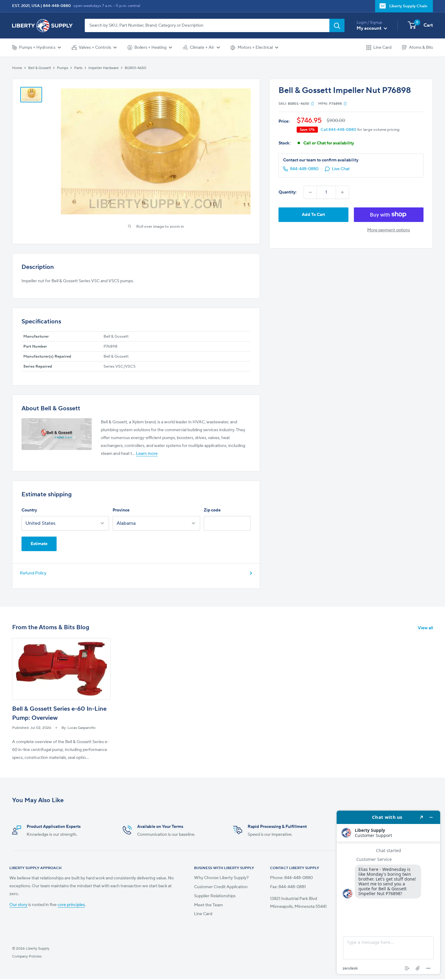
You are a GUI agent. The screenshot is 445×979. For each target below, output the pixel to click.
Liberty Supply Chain (408, 6)
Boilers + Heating (150, 47)
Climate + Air (202, 47)
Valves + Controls (95, 47)
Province (121, 510)
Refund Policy (33, 573)
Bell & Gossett (39, 67)
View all (426, 628)
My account (369, 28)
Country (29, 510)
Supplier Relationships (215, 896)
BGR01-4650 (135, 67)
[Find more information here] (388, 892)
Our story (18, 905)
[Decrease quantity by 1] (310, 192)
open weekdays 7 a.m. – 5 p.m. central (106, 5)
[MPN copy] (345, 103)
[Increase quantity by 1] (342, 192)
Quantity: (288, 192)
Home (17, 67)
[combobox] (207, 25)
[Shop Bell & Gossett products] (56, 434)
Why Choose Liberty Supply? (221, 878)
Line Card (382, 47)
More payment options (388, 230)
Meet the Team (208, 905)
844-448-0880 (57, 5)
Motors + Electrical (255, 47)
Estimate (39, 544)
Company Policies (26, 956)
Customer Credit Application (221, 887)
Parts (78, 67)
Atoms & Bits (421, 47)
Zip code (212, 510)
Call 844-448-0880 (338, 129)
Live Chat (341, 169)
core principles (71, 905)
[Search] (336, 25)
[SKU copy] (312, 103)
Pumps (62, 67)
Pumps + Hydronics (37, 47)
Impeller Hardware (103, 67)
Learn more (147, 453)
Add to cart (313, 214)
